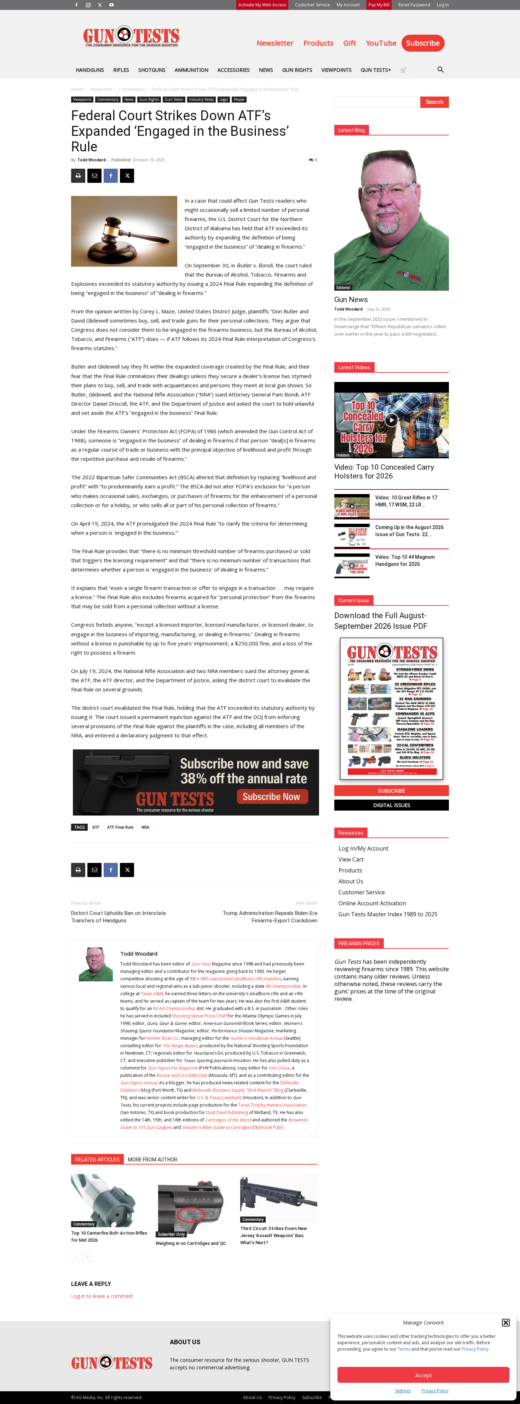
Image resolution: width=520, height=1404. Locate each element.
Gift (349, 43)
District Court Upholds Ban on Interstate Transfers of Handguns (118, 917)
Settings (403, 1391)
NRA (145, 827)
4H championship (283, 986)
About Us (351, 881)
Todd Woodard (91, 159)
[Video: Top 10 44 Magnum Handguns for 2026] (352, 565)
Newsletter (275, 43)
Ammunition (191, 69)
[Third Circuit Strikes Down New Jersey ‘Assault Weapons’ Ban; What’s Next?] (278, 1198)
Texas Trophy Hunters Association (272, 1105)
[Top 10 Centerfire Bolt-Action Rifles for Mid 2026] (109, 1200)
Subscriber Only (171, 1234)
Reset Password (414, 5)
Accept (423, 1375)
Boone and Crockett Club (182, 1075)
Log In (443, 5)
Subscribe (423, 43)
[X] (99, 5)
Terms (404, 1349)
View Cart (351, 859)
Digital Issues (391, 805)
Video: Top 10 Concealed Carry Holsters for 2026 (384, 471)
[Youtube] (111, 5)
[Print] (78, 176)
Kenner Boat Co (162, 1038)
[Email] (94, 176)
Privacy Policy (475, 1349)
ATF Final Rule (120, 827)
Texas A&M (152, 994)
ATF (95, 827)
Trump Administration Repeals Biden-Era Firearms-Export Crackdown (270, 917)
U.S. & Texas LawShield (219, 1098)
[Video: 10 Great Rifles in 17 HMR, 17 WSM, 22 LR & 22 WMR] (352, 506)
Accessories (234, 69)
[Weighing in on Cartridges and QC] (194, 1205)
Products (319, 43)
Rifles (121, 69)
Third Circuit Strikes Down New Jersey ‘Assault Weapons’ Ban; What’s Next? (273, 1235)
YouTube (381, 43)
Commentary (132, 89)
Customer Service (312, 5)
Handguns (90, 69)
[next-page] (86, 1257)
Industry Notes (201, 99)
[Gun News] (391, 218)
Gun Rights (297, 69)
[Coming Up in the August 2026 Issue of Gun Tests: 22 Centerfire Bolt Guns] (352, 536)
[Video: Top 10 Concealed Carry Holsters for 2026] (391, 420)
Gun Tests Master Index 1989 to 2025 (388, 914)
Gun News (351, 299)
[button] (505, 1322)
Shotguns (152, 69)
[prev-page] (75, 1257)
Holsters (342, 455)
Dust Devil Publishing (227, 1112)
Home (77, 89)
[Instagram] (88, 5)
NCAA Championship (174, 1008)
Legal (224, 99)
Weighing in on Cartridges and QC (191, 1243)
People (239, 99)
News (266, 69)
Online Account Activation (372, 903)
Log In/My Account (363, 848)
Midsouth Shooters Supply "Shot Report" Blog (237, 1090)
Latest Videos (354, 367)
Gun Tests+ (376, 69)
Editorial (343, 287)
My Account (348, 5)
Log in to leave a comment (102, 1296)
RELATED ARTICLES (97, 1159)
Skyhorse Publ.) (269, 1127)
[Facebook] (76, 5)
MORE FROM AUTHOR (152, 1159)
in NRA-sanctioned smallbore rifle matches (238, 979)
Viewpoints (337, 69)
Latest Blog (352, 130)
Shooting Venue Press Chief (199, 1016)
